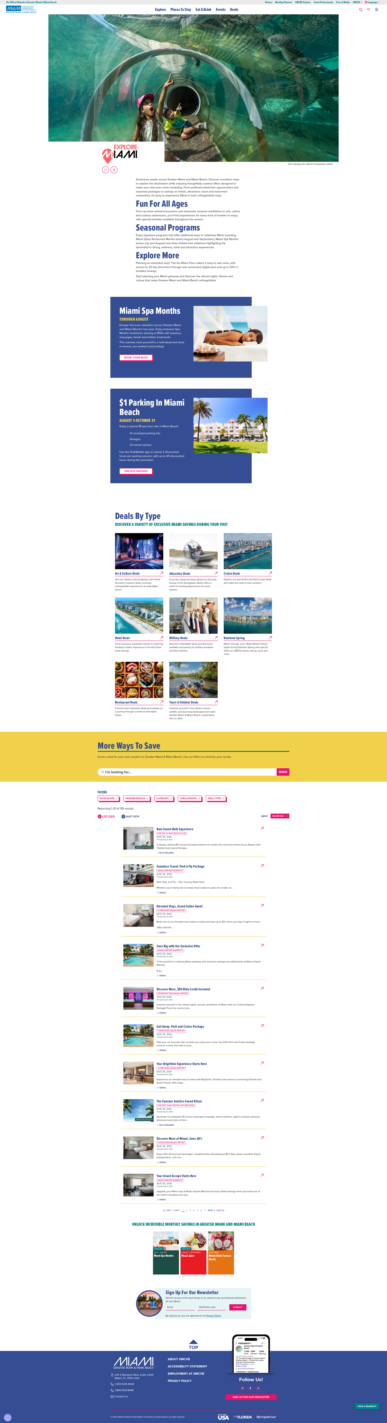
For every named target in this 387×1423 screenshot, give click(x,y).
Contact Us (121, 1396)
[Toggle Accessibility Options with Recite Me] (376, 9)
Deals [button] (234, 9)
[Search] (283, 772)
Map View (132, 816)
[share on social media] (114, 169)
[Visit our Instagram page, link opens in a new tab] (242, 1388)
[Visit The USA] (223, 1417)
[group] (166, 1253)
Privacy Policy (214, 1315)
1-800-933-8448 (124, 1390)
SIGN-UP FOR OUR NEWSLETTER (251, 1397)
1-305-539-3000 (124, 1384)
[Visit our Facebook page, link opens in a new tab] (250, 1388)
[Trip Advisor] (267, 1417)
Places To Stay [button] (181, 9)
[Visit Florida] (243, 1417)
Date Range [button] (107, 798)
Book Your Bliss (136, 357)
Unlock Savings (136, 471)
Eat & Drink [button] (203, 9)
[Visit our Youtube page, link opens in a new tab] (258, 1388)
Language (372, 2)
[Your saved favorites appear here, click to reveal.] (368, 9)
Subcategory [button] (188, 798)
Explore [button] (160, 9)
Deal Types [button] (214, 798)
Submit (237, 1307)
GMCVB (356, 2)
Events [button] (221, 9)
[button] (361, 9)
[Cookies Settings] (7, 1417)
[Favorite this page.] (105, 169)
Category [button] (162, 798)
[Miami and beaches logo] (134, 1363)
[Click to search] (103, 772)
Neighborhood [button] (135, 798)
